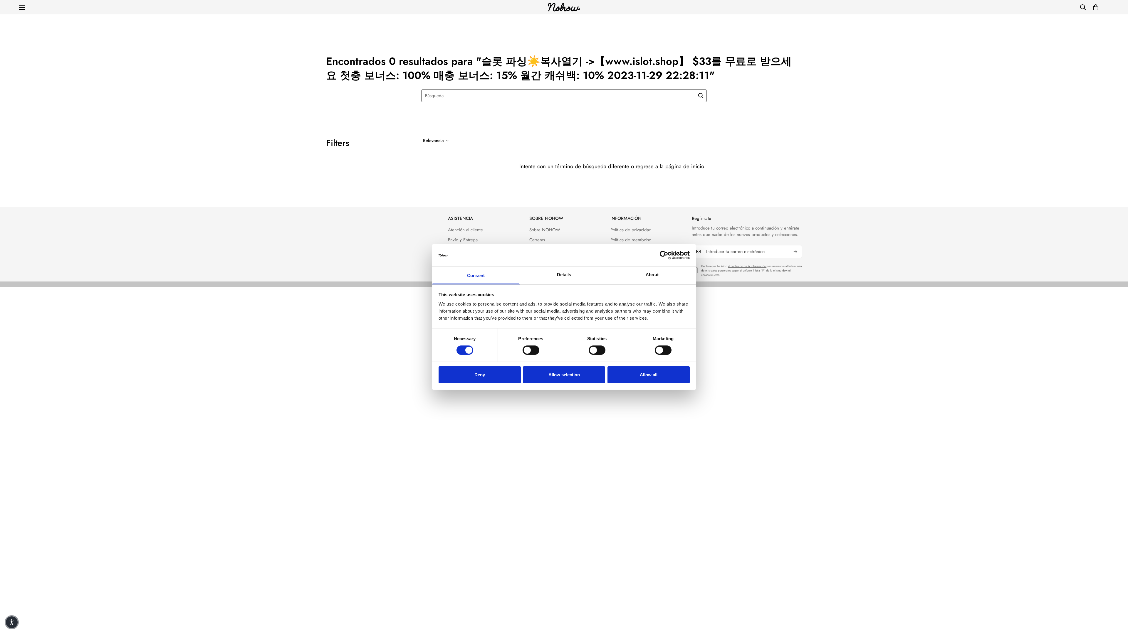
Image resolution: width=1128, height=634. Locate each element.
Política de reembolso (630, 240)
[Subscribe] (795, 251)
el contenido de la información (747, 266)
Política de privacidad (631, 230)
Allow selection (564, 374)
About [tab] (652, 274)
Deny (479, 374)
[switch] (531, 350)
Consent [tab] (476, 275)
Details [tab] (564, 274)
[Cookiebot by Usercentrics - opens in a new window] (664, 255)
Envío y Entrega (463, 240)
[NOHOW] (564, 7)
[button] (1095, 7)
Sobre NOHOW (544, 230)
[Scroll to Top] (1116, 602)
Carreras (537, 240)
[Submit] (701, 95)
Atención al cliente (465, 230)
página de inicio (684, 166)
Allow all (648, 374)
